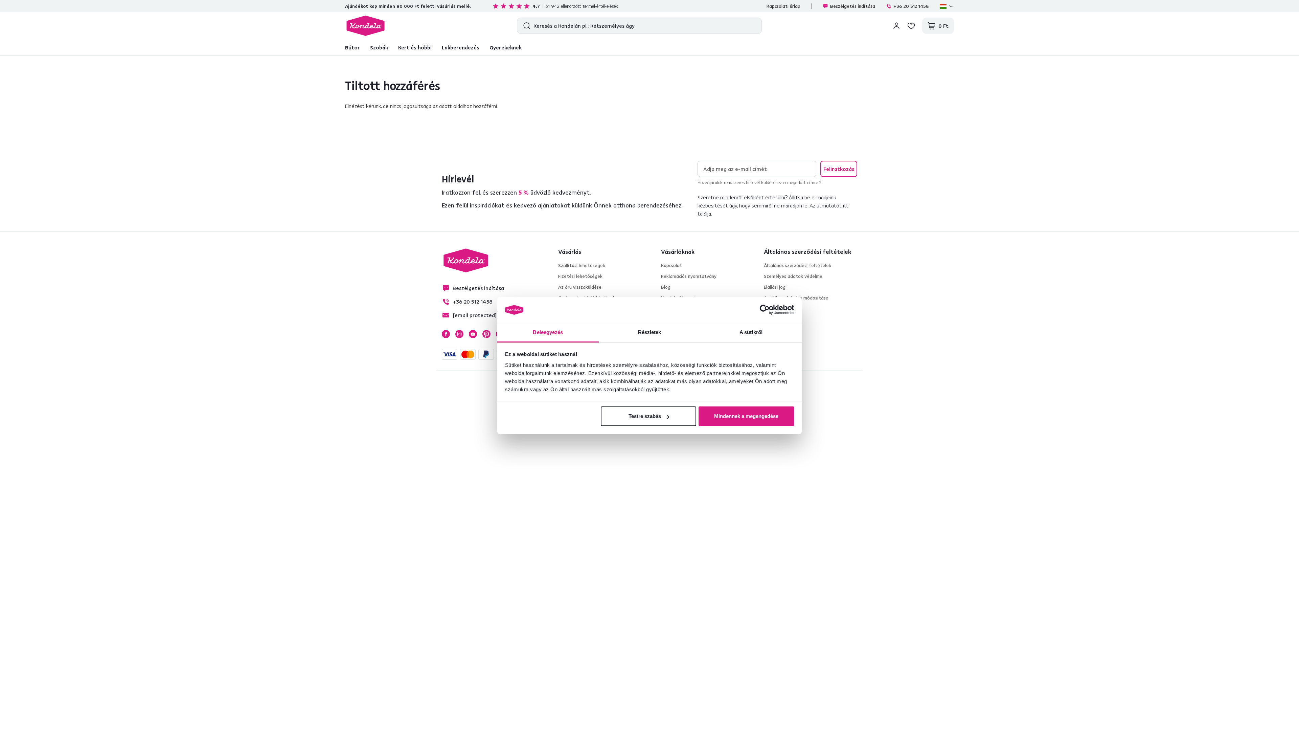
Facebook (446, 334)
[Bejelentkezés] (896, 26)
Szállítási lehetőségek (581, 265)
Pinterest (486, 334)
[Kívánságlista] (911, 26)
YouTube (473, 334)
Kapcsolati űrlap (783, 6)
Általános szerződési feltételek (797, 265)
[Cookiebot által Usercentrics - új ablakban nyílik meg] (764, 310)
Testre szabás (645, 416)
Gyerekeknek (505, 47)
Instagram (459, 334)
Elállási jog (774, 287)
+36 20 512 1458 (911, 6)
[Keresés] (525, 26)
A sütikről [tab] (750, 332)
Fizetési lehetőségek (580, 276)
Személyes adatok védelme (793, 276)
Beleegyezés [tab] (548, 332)
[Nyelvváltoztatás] (947, 6)
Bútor (352, 47)
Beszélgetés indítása (852, 6)
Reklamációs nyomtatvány (688, 276)
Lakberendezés (460, 47)
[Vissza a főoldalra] (365, 26)
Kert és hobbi (415, 47)
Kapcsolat (671, 265)
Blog (665, 287)
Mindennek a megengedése (746, 416)
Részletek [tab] (649, 332)
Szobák (379, 47)
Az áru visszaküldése (579, 287)
